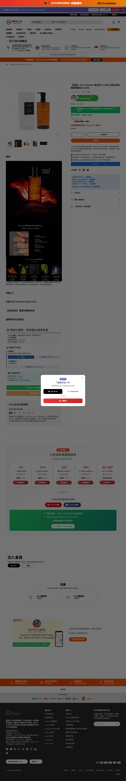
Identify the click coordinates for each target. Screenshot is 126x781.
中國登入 (64, 401)
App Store (54, 391)
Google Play (74, 391)
